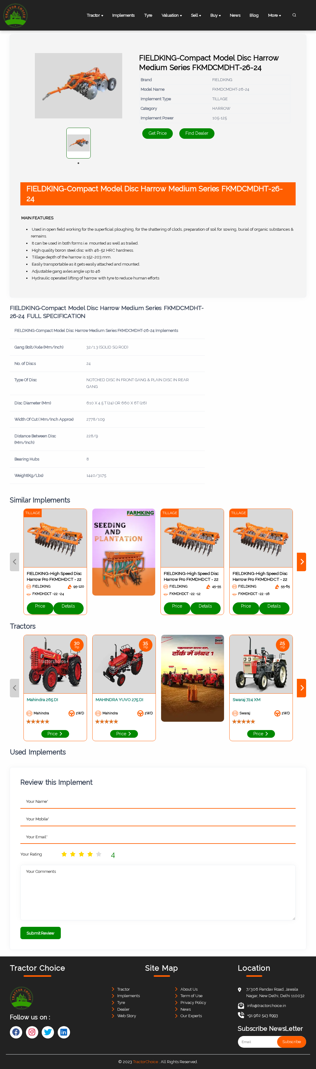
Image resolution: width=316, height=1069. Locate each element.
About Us (189, 989)
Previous (14, 562)
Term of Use (191, 995)
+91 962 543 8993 (262, 1015)
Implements (123, 15)
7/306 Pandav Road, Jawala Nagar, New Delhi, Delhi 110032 (275, 992)
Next (301, 562)
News (235, 15)
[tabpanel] (78, 143)
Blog (254, 15)
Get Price (157, 133)
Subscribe (291, 1041)
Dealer (123, 1009)
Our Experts (191, 1015)
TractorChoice (145, 1061)
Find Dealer (196, 133)
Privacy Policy (193, 1002)
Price (40, 606)
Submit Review (40, 933)
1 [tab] (78, 163)
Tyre (148, 15)
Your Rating (31, 854)
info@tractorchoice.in (266, 1005)
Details (68, 606)
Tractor (123, 989)
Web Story (126, 1015)
